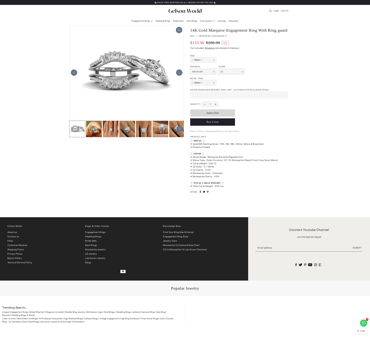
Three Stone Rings (149, 318)
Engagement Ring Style (175, 236)
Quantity (195, 104)
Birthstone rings (94, 312)
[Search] (270, 11)
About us (12, 232)
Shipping (209, 48)
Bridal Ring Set (37, 312)
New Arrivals (9, 318)
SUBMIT (357, 247)
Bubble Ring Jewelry (75, 312)
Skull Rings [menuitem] (192, 21)
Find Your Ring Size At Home (178, 232)
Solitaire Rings (91, 318)
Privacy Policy (232, 131)
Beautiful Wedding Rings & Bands (18, 315)
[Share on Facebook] (200, 192)
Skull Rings (91, 245)
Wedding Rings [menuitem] (163, 21)
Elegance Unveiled (55, 312)
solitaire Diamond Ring (144, 312)
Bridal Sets (91, 240)
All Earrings (65, 321)
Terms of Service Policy (19, 262)
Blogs (88, 262)
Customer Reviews (17, 245)
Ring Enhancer (132, 318)
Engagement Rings (95, 232)
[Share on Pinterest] (208, 192)
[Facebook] (296, 264)
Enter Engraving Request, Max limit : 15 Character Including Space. (229, 90)
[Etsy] (320, 264)
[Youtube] (310, 264)
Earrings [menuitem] (222, 21)
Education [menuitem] (234, 21)
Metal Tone (196, 78)
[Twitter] (300, 264)
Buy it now (213, 122)
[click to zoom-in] (179, 30)
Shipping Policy (214, 131)
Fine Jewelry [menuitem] (206, 21)
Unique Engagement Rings (15, 312)
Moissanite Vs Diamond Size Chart (181, 245)
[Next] (179, 72)
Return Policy (197, 131)
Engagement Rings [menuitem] (141, 21)
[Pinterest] (305, 264)
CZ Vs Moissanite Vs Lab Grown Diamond (185, 249)
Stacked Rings (76, 318)
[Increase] (215, 104)
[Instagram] (315, 264)
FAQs (10, 240)
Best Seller (22, 318)
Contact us (13, 236)
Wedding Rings (93, 236)
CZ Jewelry (91, 253)
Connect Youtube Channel (309, 230)
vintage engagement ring (111, 318)
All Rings (33, 318)
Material (195, 66)
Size (192, 55)
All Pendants (78, 321)
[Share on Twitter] (204, 192)
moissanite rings (60, 318)
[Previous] (74, 72)
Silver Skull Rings (30, 321)
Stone (222, 66)
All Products (45, 318)
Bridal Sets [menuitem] (178, 21)
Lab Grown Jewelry (95, 258)
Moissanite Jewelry (95, 249)
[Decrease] (204, 104)
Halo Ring (160, 312)
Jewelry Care (170, 240)
